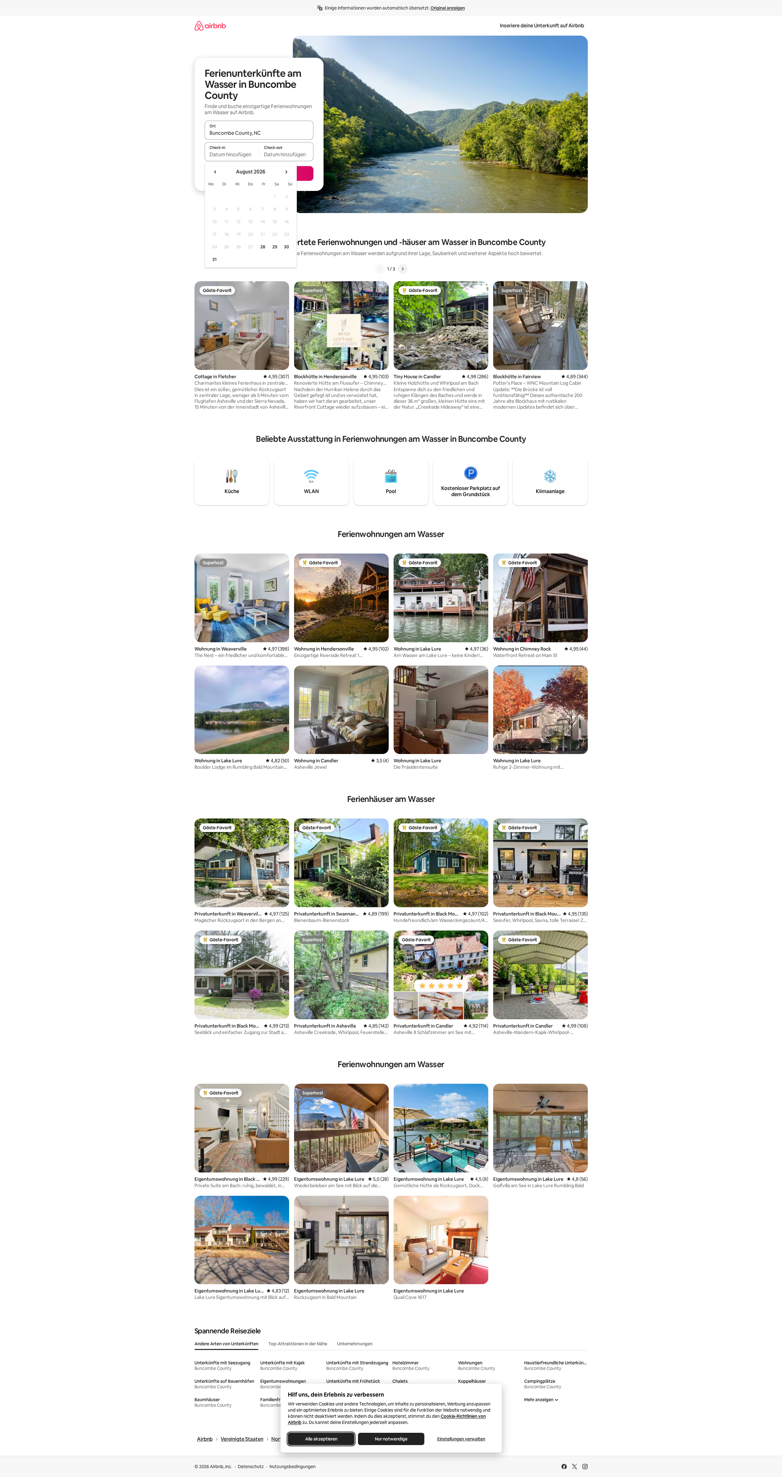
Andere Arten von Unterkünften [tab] (226, 1344)
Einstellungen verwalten (461, 1439)
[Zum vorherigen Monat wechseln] (215, 172)
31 (214, 259)
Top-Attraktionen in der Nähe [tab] (297, 1344)
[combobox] (259, 133)
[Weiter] (402, 269)
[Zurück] (380, 269)
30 (286, 247)
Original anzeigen (447, 8)
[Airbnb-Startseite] (210, 25)
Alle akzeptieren (321, 1439)
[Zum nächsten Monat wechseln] (286, 172)
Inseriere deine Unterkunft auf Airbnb (542, 25)
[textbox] (232, 154)
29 (274, 247)
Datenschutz (251, 1466)
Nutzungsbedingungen (292, 1466)
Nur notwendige (391, 1439)
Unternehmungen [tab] (354, 1344)
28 (262, 247)
